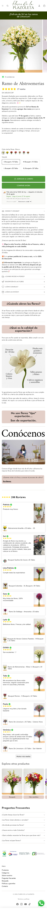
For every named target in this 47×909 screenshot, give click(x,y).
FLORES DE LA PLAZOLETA (26, 894)
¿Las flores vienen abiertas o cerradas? (15, 820)
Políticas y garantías (8, 883)
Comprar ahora (23, 185)
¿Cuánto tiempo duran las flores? (13, 815)
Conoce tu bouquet (12, 211)
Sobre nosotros (7, 875)
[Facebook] (17, 904)
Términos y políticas (23, 899)
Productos (5, 870)
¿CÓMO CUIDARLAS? (11, 287)
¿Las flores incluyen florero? (11, 840)
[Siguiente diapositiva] (42, 783)
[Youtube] (25, 904)
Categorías (5, 873)
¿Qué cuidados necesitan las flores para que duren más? (21, 835)
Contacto (5, 886)
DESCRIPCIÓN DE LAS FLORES (14, 282)
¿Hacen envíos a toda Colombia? (13, 830)
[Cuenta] (39, 5)
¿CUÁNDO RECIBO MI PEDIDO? (15, 276)
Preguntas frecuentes (9, 878)
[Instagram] (21, 904)
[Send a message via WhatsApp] (41, 903)
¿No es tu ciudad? (11, 201)
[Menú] (2, 5)
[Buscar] (7, 5)
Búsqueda (5, 881)
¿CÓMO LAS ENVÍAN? (12, 292)
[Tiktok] (29, 904)
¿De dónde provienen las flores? (13, 825)
